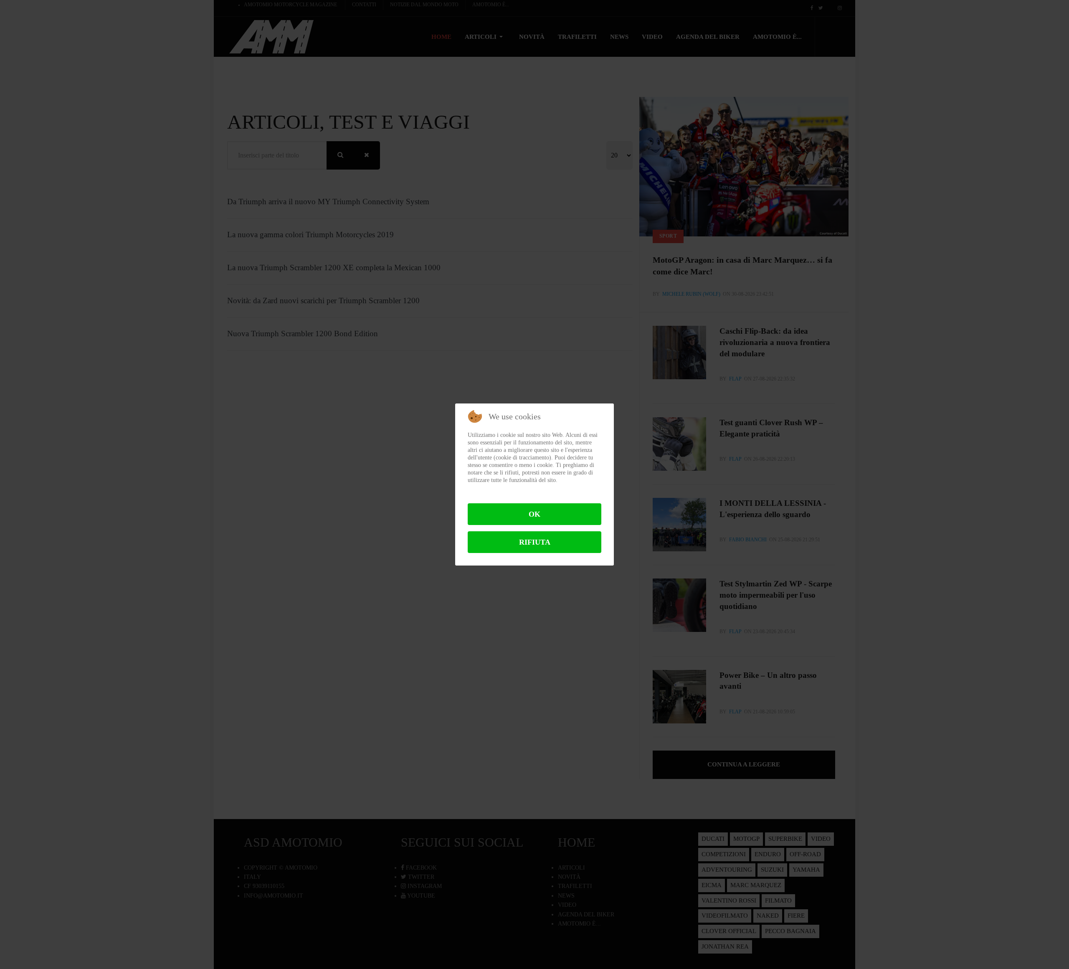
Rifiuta (534, 542)
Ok (534, 514)
